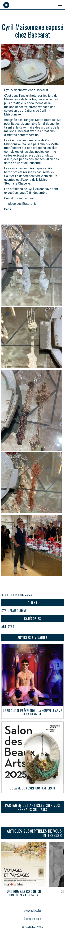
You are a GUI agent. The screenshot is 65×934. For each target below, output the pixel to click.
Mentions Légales (32, 910)
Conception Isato (32, 918)
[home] (6, 5)
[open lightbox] (31, 265)
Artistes (7, 626)
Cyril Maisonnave (14, 610)
